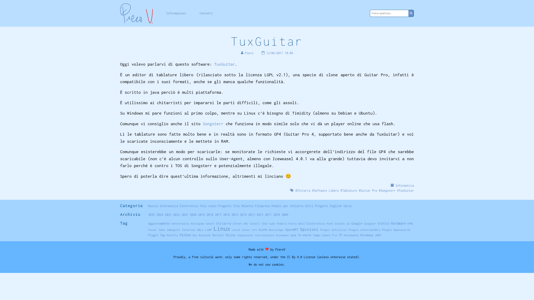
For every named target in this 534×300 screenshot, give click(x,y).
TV (340, 235)
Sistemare (282, 235)
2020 (193, 214)
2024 (159, 214)
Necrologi (276, 229)
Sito (236, 206)
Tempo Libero (321, 235)
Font (330, 223)
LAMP (208, 229)
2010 (276, 214)
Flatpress (262, 206)
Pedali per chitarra (287, 206)
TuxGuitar (267, 41)
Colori (255, 223)
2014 (243, 214)
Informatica (404, 185)
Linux (222, 228)
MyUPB (263, 229)
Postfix (172, 235)
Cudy (272, 223)
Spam (293, 235)
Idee (162, 229)
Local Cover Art (244, 229)
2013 (251, 214)
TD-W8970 (304, 235)
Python (185, 235)
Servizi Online (224, 235)
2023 (168, 214)
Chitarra (303, 190)
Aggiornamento (159, 223)
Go (348, 223)
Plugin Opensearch (396, 229)
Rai (195, 235)
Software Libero (326, 190)
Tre (334, 235)
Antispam (197, 223)
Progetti (225, 206)
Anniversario (180, 223)
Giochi (340, 223)
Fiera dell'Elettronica (306, 223)
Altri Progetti (316, 206)
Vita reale (208, 206)
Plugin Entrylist (333, 229)
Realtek (204, 235)
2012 (260, 214)
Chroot (237, 223)
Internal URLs (193, 229)
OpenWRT (291, 229)
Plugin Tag (156, 235)
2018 (210, 214)
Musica (153, 206)
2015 (235, 214)
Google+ (370, 223)
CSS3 (264, 223)
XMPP (378, 235)
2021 (184, 214)
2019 (201, 214)
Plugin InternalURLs (364, 229)
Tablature (349, 190)
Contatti (206, 13)
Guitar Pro (368, 190)
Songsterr (213, 123)
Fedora (282, 223)
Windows (367, 235)
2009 (285, 214)
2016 (226, 214)
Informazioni (176, 13)
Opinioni (309, 229)
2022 (176, 214)
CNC (245, 223)
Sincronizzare (264, 235)
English (336, 206)
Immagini (173, 229)
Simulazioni (245, 235)
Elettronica (189, 206)
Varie (347, 206)
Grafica (383, 223)
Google (357, 223)
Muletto (247, 206)
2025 (151, 214)
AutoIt (210, 223)
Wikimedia (351, 235)
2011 (268, 214)
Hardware (398, 223)
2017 (218, 214)
